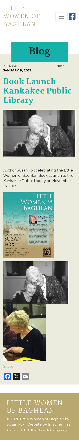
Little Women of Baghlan (21, 16)
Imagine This (59, 424)
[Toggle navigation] (61, 16)
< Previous (9, 65)
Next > (61, 65)
